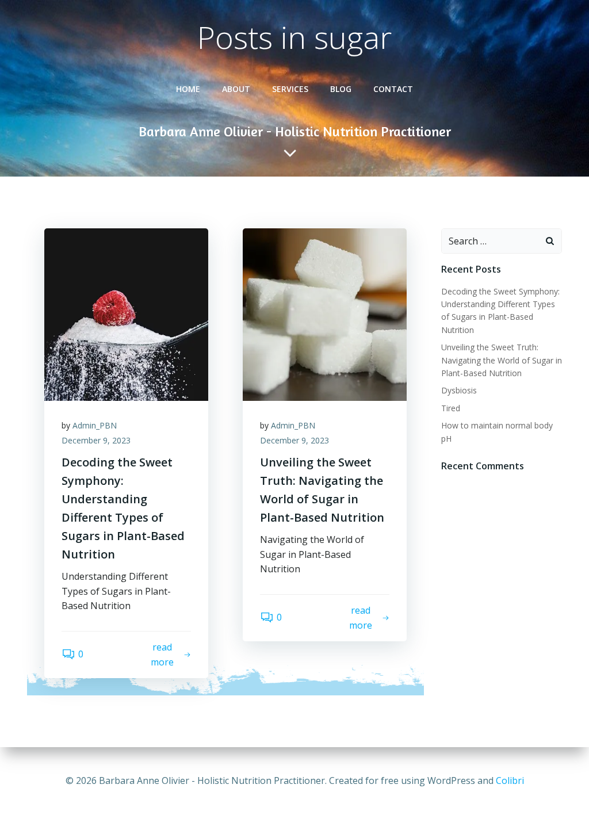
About (236, 88)
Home (188, 88)
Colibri (510, 780)
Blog (340, 88)
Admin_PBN (94, 425)
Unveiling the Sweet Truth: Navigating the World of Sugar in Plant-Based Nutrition (501, 360)
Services (290, 88)
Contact (393, 88)
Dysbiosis (459, 390)
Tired (450, 408)
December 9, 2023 (96, 440)
